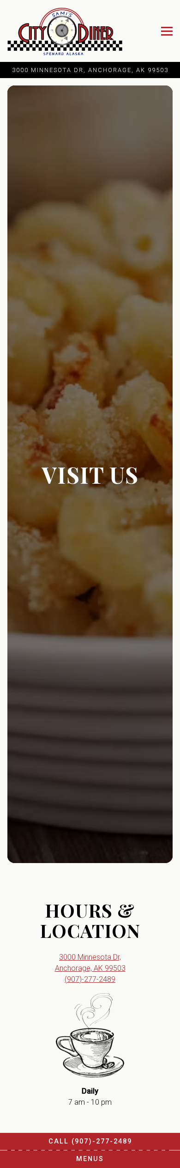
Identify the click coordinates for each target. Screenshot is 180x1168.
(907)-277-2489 (90, 984)
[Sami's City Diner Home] (64, 31)
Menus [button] (90, 1159)
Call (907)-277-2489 (90, 1141)
